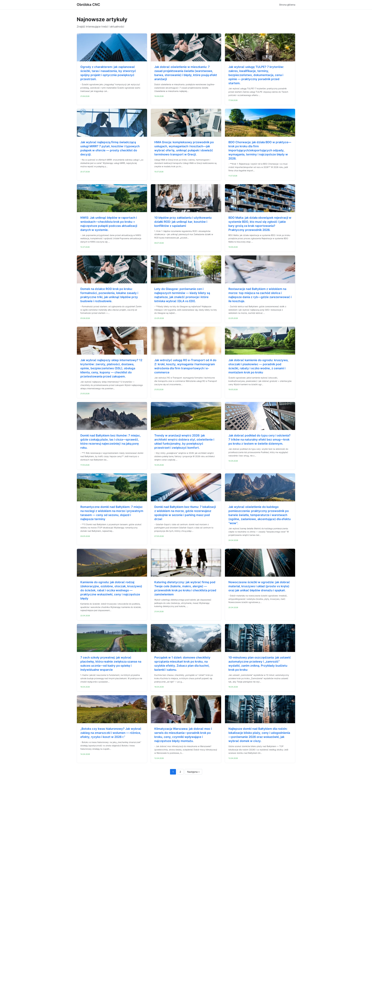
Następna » (193, 771)
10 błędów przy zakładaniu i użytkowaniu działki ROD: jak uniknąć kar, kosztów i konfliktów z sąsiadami (183, 222)
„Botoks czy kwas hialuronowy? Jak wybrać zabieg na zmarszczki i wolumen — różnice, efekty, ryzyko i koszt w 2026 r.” (110, 733)
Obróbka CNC (88, 4)
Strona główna (287, 4)
